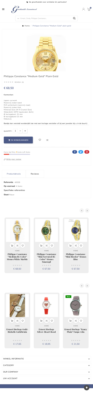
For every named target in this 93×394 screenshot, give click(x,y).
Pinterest (86, 152)
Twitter (80, 152)
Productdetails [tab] (14, 174)
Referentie (9, 182)
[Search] (74, 18)
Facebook (74, 152)
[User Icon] (83, 9)
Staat (6, 194)
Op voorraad (9, 186)
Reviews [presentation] (35, 174)
